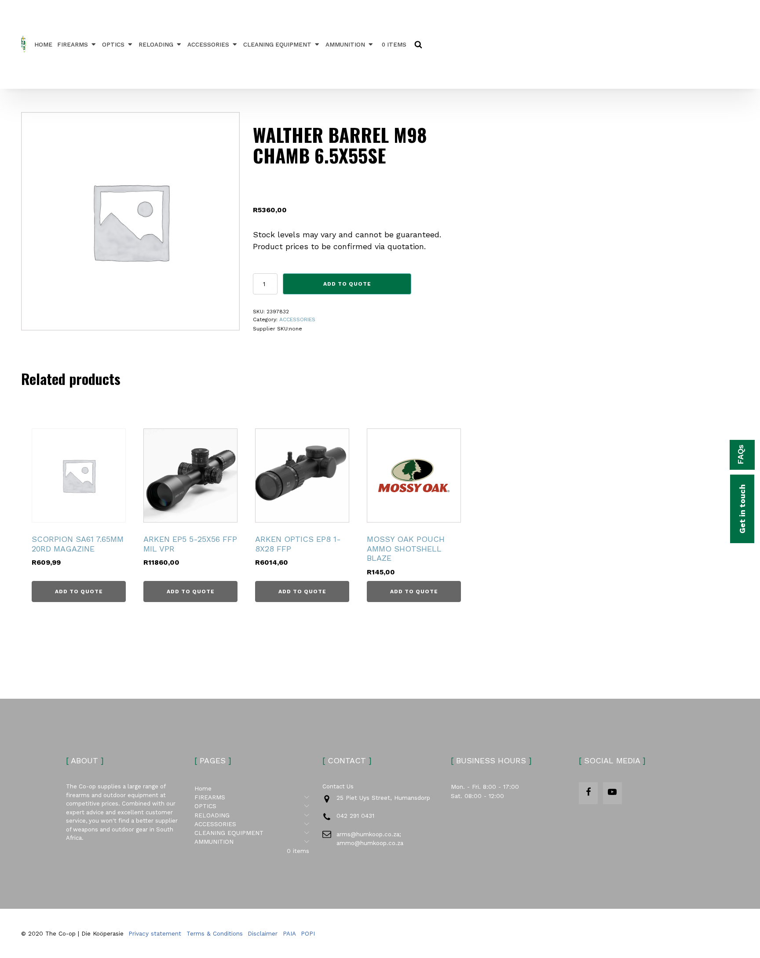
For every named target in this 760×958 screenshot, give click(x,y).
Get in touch (742, 508)
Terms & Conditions (214, 933)
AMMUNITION (345, 44)
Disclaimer (263, 933)
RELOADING (156, 44)
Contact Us (338, 786)
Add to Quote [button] (79, 591)
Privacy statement (154, 933)
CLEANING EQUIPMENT (277, 44)
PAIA (289, 933)
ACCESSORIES (208, 44)
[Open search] (418, 44)
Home (43, 44)
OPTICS (113, 44)
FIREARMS (72, 44)
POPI (308, 933)
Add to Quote (347, 284)
